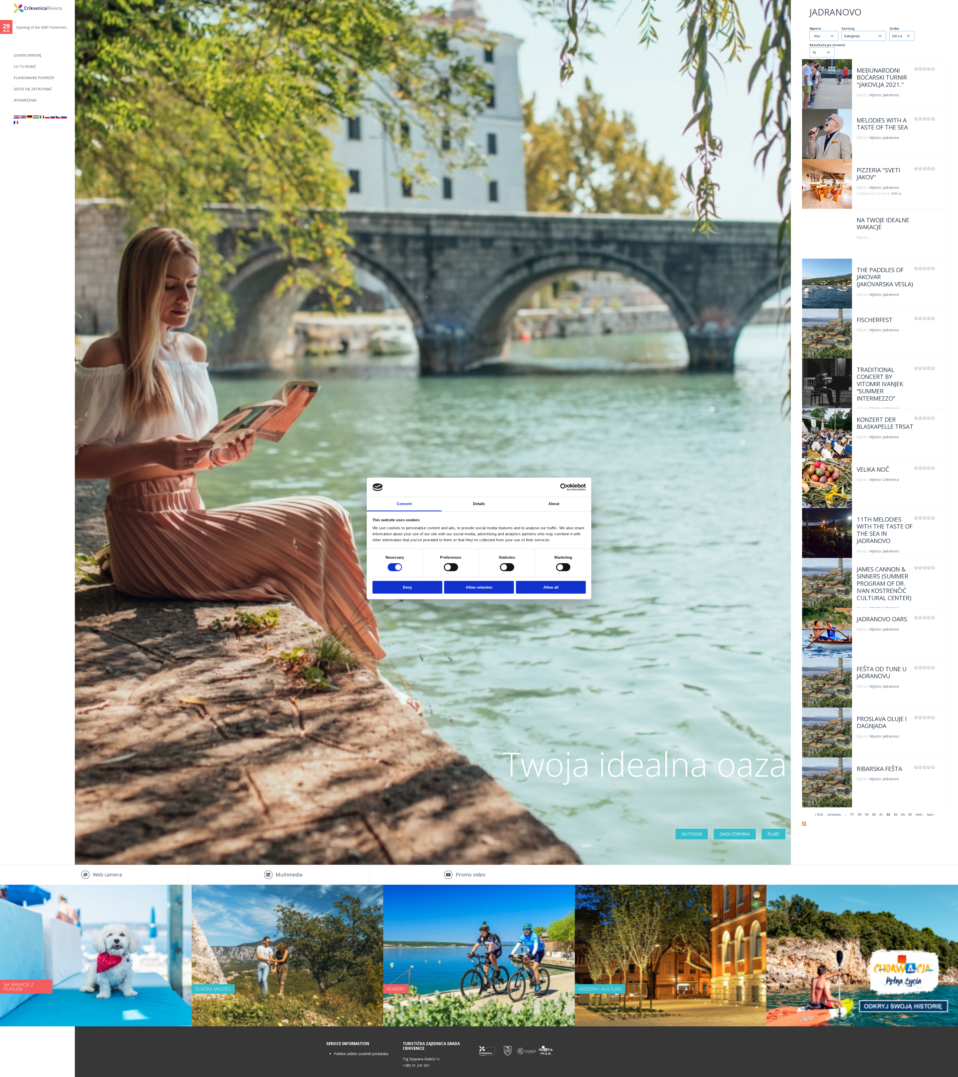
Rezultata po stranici (827, 45)
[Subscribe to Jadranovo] (804, 824)
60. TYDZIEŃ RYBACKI (34, 27)
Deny (407, 587)
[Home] (10, 2)
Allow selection (479, 587)
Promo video (470, 874)
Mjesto (815, 28)
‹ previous (834, 814)
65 (910, 814)
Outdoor (692, 834)
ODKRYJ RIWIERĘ (27, 55)
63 (895, 814)
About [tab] (553, 504)
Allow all (550, 587)
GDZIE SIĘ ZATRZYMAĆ (33, 89)
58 (859, 814)
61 (881, 814)
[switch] (451, 567)
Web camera (107, 874)
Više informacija (827, 84)
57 (852, 814)
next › (919, 814)
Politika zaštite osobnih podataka (361, 1053)
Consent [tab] (404, 504)
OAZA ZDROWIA (735, 834)
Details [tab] (479, 504)
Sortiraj (847, 28)
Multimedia (289, 874)
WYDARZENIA (25, 100)
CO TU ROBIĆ (25, 66)
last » (930, 814)
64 (903, 814)
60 (874, 814)
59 (866, 814)
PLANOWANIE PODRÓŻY (34, 77)
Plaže (773, 834)
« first (819, 814)
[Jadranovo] (17, 117)
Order (894, 28)
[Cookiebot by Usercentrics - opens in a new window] (564, 487)
